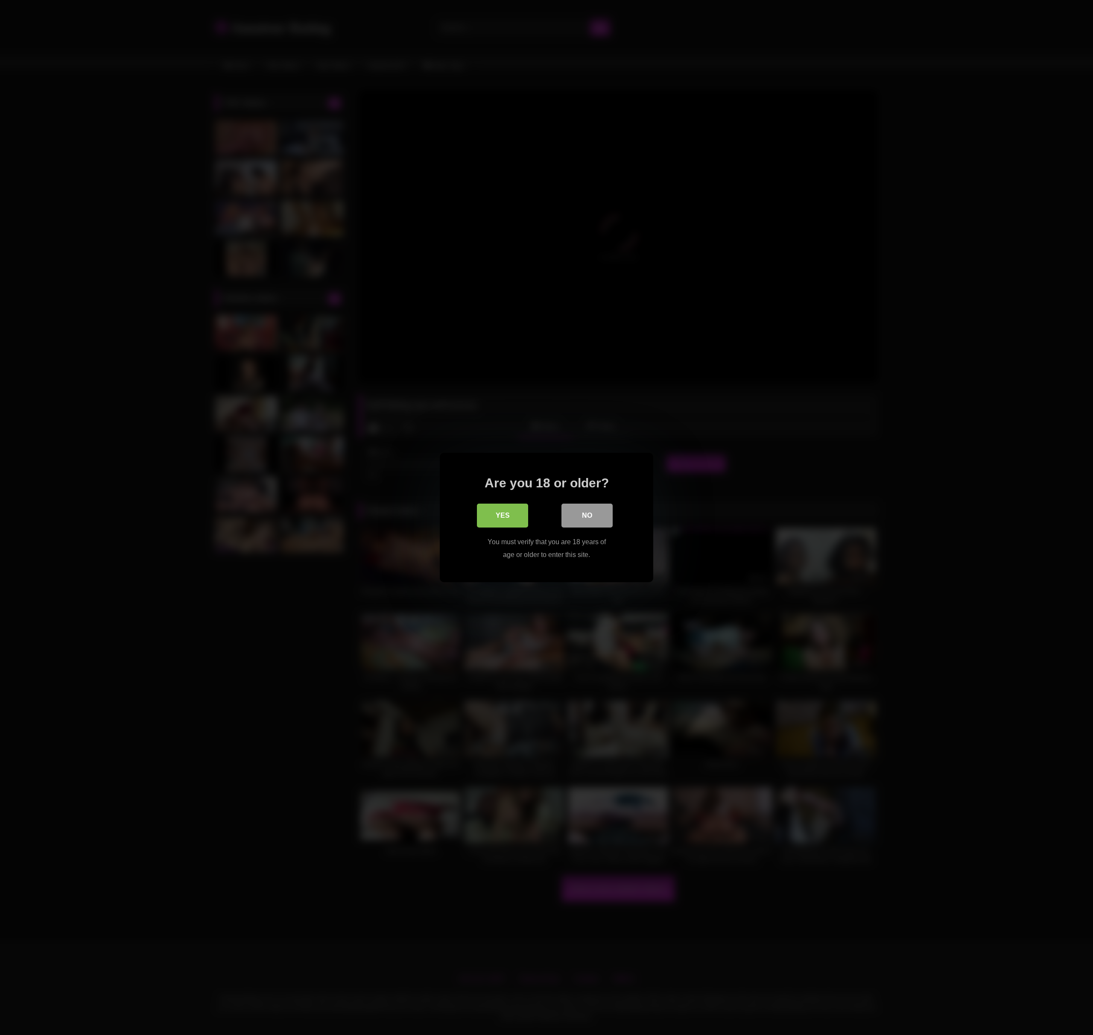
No (587, 515)
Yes (503, 515)
